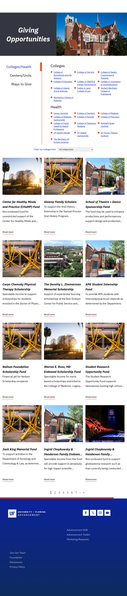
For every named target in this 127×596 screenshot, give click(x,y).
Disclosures (16, 562)
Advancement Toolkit (78, 534)
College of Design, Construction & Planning (109, 75)
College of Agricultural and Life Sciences (63, 75)
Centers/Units (21, 75)
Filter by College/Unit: (45, 149)
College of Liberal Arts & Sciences (62, 89)
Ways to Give (21, 84)
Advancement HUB (77, 530)
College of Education (63, 81)
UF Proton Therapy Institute (109, 134)
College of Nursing (85, 117)
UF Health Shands (62, 133)
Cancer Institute (61, 113)
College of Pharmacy (110, 117)
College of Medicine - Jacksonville (63, 118)
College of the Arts (85, 72)
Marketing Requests (78, 539)
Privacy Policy (17, 566)
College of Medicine (109, 113)
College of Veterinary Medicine (86, 125)
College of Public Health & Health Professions (61, 126)
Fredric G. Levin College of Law (84, 89)
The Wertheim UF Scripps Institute (61, 140)
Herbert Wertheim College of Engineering (109, 91)
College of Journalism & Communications (111, 83)
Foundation (16, 557)
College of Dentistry (86, 113)
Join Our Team (18, 552)
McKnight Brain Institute (107, 125)
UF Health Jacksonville (82, 134)
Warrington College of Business (63, 99)
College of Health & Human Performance (86, 83)
